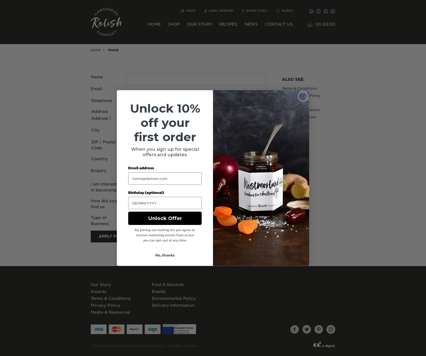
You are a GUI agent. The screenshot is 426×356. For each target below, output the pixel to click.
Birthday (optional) (146, 192)
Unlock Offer (165, 218)
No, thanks (165, 255)
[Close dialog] (303, 96)
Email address (141, 168)
